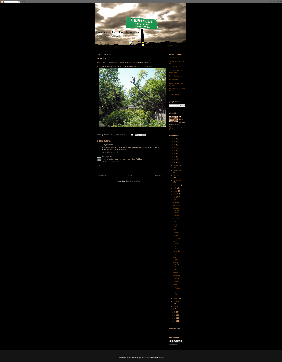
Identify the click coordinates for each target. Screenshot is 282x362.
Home (130, 175)
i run (174, 199)
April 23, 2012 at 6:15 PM (110, 162)
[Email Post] (132, 135)
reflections (176, 278)
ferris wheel (176, 225)
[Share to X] (140, 135)
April (175, 197)
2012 (174, 163)
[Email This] (136, 135)
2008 (174, 321)
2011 (173, 312)
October (176, 175)
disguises (176, 238)
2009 (174, 318)
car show (176, 206)
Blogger (161, 357)
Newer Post (101, 175)
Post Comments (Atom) (133, 181)
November (177, 170)
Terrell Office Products (176, 287)
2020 (174, 142)
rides (175, 221)
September (177, 180)
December (177, 165)
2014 (174, 157)
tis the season (176, 242)
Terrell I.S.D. (173, 67)
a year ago (175, 247)
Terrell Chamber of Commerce (175, 71)
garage (175, 235)
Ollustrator (147, 357)
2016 (174, 151)
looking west (175, 294)
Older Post (158, 175)
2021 (174, 139)
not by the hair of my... (176, 253)
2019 (174, 145)
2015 (174, 154)
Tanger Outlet (174, 94)
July (175, 188)
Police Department (175, 76)
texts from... (176, 258)
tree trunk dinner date (176, 210)
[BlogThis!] (138, 135)
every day (176, 275)
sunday (175, 269)
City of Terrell (173, 79)
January (176, 306)
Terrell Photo (173, 58)
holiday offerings (176, 264)
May (175, 194)
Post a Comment (104, 166)
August (176, 185)
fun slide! (176, 218)
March (176, 298)
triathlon (176, 203)
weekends (176, 272)
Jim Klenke (105, 156)
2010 (174, 315)
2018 (174, 148)
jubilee (175, 229)
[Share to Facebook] (142, 135)
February (177, 301)
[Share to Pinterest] (144, 135)
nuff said (176, 281)
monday (176, 215)
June (175, 191)
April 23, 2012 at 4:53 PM (110, 152)
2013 (174, 160)
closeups (176, 232)
